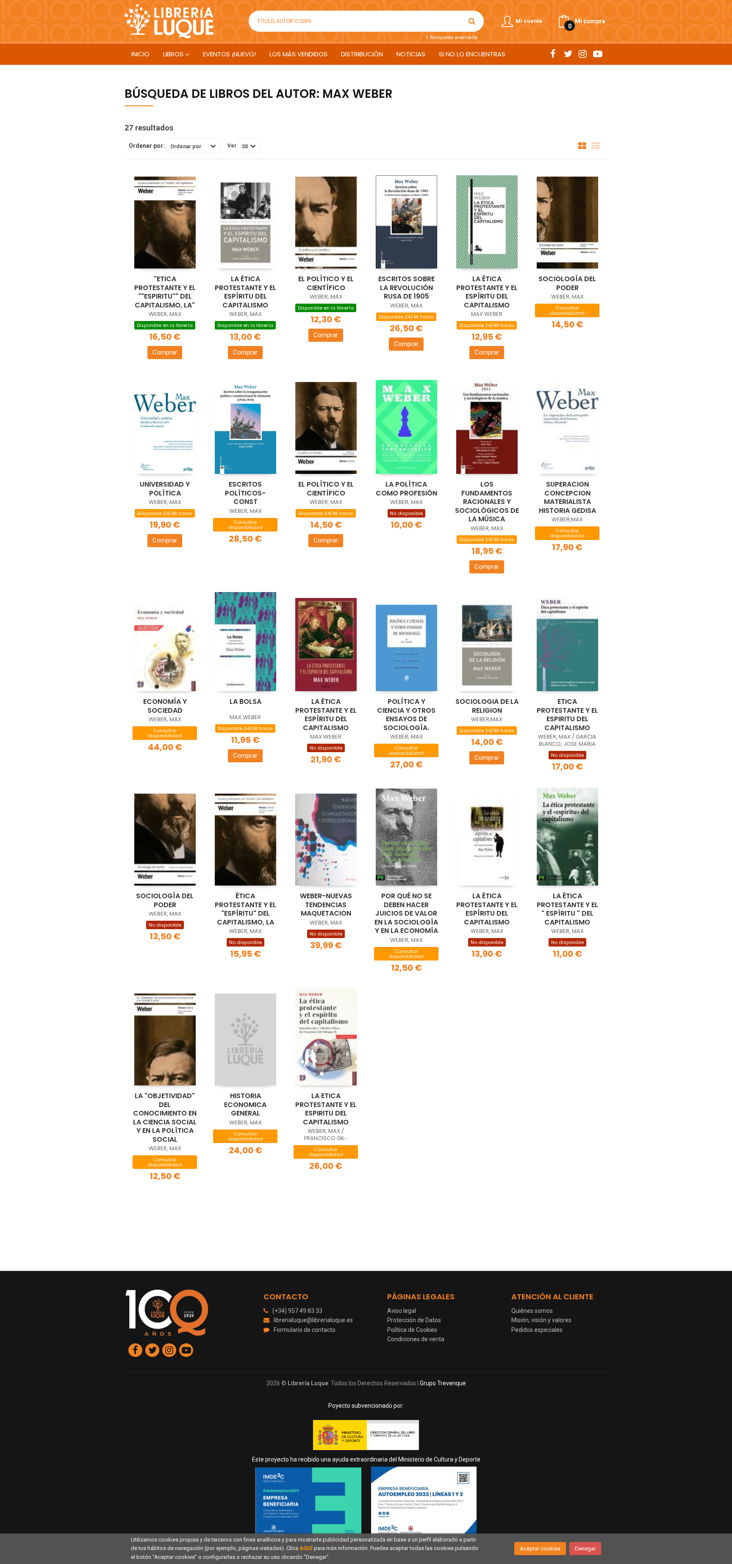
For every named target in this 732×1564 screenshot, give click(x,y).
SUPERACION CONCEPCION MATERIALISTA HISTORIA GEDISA (567, 497)
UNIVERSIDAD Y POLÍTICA (165, 488)
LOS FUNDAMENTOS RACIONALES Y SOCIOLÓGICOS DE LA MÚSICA (487, 501)
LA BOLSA (245, 701)
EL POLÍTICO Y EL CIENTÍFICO (326, 283)
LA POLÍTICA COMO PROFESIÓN (406, 488)
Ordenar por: (147, 146)
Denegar (585, 1548)
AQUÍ (306, 1548)
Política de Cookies (412, 1329)
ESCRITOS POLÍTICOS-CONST (245, 493)
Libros (174, 54)
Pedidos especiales (537, 1329)
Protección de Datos (414, 1320)
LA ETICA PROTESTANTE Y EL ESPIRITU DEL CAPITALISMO (326, 1109)
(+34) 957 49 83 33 (297, 1310)
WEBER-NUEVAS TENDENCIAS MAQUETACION (326, 904)
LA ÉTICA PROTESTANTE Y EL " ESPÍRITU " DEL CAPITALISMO (567, 909)
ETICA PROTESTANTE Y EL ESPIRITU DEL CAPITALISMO (567, 715)
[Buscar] (472, 21)
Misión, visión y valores (541, 1320)
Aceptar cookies (540, 1548)
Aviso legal (401, 1310)
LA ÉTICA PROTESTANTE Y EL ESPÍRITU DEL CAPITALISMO (245, 292)
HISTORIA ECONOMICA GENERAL (245, 1104)
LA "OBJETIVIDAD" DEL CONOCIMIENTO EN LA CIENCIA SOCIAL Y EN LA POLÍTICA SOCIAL (165, 1117)
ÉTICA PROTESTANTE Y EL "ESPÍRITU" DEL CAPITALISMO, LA (245, 909)
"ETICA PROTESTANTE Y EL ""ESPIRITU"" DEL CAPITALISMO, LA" (165, 292)
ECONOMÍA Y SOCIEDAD (165, 706)
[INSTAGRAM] (583, 54)
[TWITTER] (568, 54)
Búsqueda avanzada (453, 37)
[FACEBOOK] (553, 54)
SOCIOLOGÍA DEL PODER (567, 283)
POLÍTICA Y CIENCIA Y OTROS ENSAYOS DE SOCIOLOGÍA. (406, 715)
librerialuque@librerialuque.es (313, 1320)
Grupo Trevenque (443, 1383)
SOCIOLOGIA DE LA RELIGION (486, 706)
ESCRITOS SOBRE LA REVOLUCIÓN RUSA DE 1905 (406, 287)
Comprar (164, 352)
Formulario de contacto (305, 1329)
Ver (231, 146)
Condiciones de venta (415, 1339)
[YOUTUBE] (597, 54)
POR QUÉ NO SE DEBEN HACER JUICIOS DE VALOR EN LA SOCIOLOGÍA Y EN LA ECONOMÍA (406, 913)
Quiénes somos (532, 1310)
